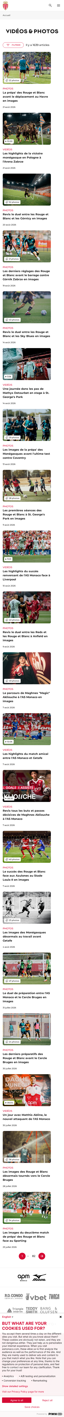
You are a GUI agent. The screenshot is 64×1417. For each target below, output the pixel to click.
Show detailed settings (15, 1386)
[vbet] (35, 1296)
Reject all (47, 1400)
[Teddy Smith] (32, 1310)
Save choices (32, 1407)
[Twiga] (54, 1296)
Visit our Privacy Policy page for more (23, 1391)
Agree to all (16, 1400)
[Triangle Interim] (15, 1310)
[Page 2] (41, 1256)
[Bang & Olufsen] (48, 1310)
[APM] (24, 1277)
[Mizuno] (39, 1277)
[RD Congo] (14, 1296)
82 (33, 1256)
